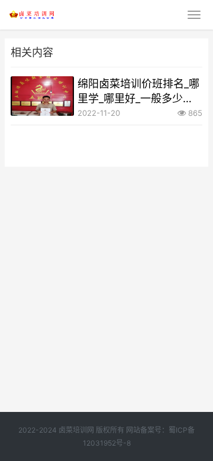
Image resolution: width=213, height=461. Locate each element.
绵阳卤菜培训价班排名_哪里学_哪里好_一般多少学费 (138, 91)
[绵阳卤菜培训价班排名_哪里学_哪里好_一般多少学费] (42, 96)
